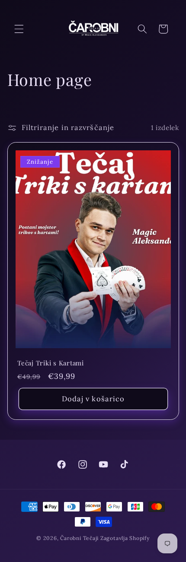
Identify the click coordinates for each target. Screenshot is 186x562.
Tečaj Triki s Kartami (50, 363)
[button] (19, 29)
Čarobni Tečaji (79, 538)
